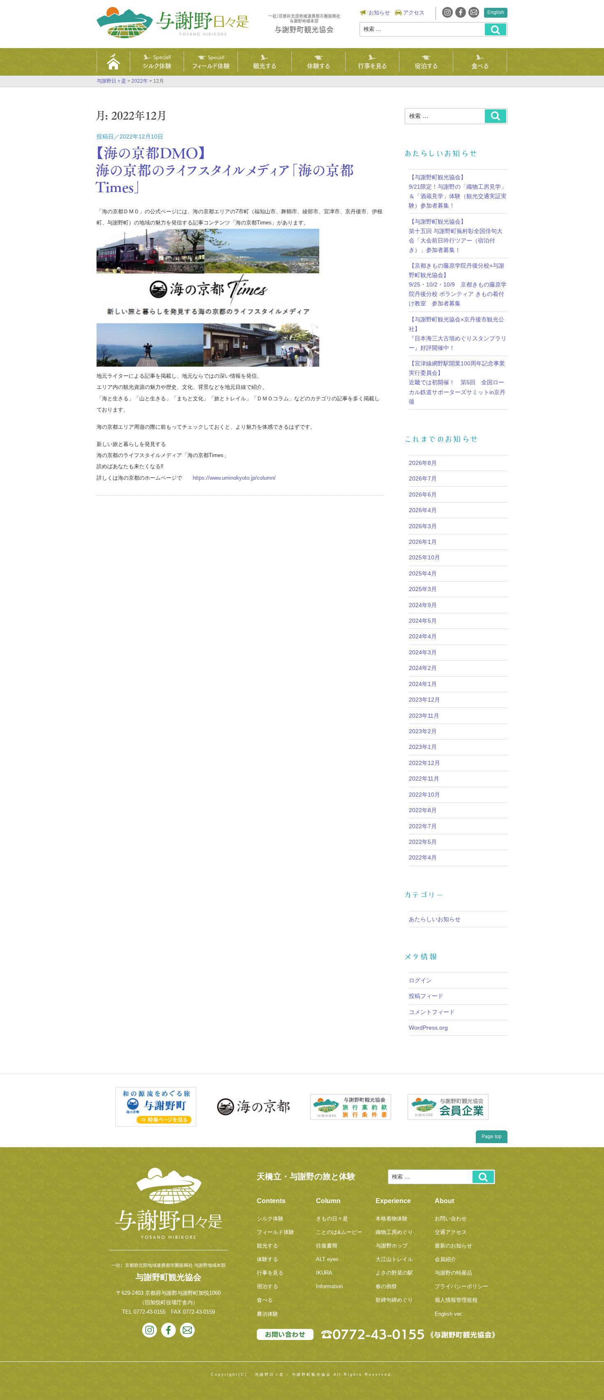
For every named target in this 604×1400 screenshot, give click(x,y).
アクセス (413, 12)
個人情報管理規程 (456, 1300)
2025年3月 (423, 589)
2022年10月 (424, 794)
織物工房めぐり (394, 1232)
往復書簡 (326, 1246)
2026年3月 (423, 526)
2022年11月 (424, 778)
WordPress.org (428, 1027)
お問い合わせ (451, 1218)
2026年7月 (423, 478)
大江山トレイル (394, 1259)
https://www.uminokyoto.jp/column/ (234, 478)
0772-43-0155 (150, 1312)
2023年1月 (423, 747)
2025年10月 (424, 557)
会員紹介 (445, 1259)
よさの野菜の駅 (394, 1273)
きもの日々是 (332, 1218)
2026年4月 (423, 510)
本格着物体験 (392, 1218)
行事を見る (372, 65)
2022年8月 (423, 810)
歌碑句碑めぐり (394, 1300)
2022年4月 (423, 857)
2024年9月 (423, 605)
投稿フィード (426, 996)
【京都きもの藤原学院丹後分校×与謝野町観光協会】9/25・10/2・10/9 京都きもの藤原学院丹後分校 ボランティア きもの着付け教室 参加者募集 (458, 284)
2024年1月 (423, 684)
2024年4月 (423, 636)
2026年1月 (423, 541)
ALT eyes (327, 1259)
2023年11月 (424, 715)
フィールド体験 (211, 65)
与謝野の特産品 (453, 1273)
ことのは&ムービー (339, 1232)
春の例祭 (386, 1286)
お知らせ (379, 12)
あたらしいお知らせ (435, 919)
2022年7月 (423, 826)
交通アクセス (451, 1232)
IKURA (324, 1273)
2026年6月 (423, 494)
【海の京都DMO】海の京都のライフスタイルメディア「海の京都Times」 (224, 169)
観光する (264, 65)
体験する (318, 65)
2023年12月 (424, 699)
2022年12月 (424, 763)
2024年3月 (423, 652)
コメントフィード (432, 1012)
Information (329, 1286)
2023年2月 (423, 731)
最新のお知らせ (453, 1246)
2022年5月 (423, 842)
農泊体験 (267, 1314)
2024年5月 (423, 620)
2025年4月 (423, 573)
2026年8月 (423, 463)
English (495, 12)
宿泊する (426, 65)
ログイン (420, 980)
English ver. (449, 1314)
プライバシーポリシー (461, 1286)
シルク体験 (157, 65)
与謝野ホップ (392, 1246)
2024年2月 (423, 668)
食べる (480, 65)
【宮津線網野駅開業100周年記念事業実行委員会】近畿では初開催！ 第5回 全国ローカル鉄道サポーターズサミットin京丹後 (457, 382)
